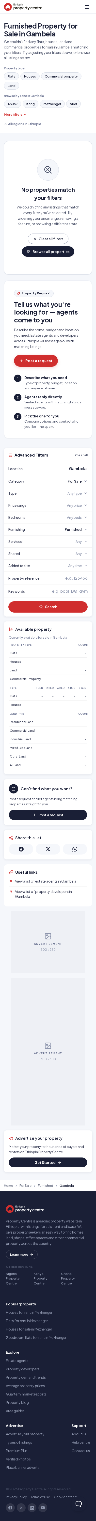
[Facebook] (10, 1507)
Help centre (81, 1442)
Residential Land (21, 722)
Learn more (19, 1254)
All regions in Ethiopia (24, 124)
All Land (15, 765)
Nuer (73, 104)
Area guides (15, 1411)
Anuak (12, 104)
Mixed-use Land (21, 748)
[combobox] (60, 469)
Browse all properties (50, 251)
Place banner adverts (22, 1467)
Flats (11, 76)
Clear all (81, 455)
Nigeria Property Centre (13, 1278)
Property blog (17, 1402)
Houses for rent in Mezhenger (29, 1312)
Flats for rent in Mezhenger (27, 1320)
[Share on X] (48, 849)
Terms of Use (40, 1497)
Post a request (38, 360)
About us (79, 1434)
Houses (30, 76)
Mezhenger (52, 104)
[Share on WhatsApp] (75, 849)
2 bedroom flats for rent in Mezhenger (36, 1337)
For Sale (25, 1186)
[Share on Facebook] (21, 849)
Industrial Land (20, 739)
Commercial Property (25, 679)
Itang (30, 104)
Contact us (81, 1450)
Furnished (45, 1186)
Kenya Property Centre (41, 1278)
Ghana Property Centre (68, 1278)
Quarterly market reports (26, 1394)
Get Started (45, 1162)
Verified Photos (18, 1459)
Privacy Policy (16, 1497)
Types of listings (19, 1442)
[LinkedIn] (32, 1507)
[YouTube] (42, 1507)
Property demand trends (26, 1377)
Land (12, 86)
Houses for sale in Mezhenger (29, 1329)
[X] (21, 1507)
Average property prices (25, 1385)
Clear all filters (51, 239)
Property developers (22, 1369)
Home (8, 1186)
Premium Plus (17, 1450)
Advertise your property (25, 1434)
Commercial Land (22, 730)
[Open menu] (87, 7)
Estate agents (17, 1360)
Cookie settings (66, 1497)
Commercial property (61, 76)
